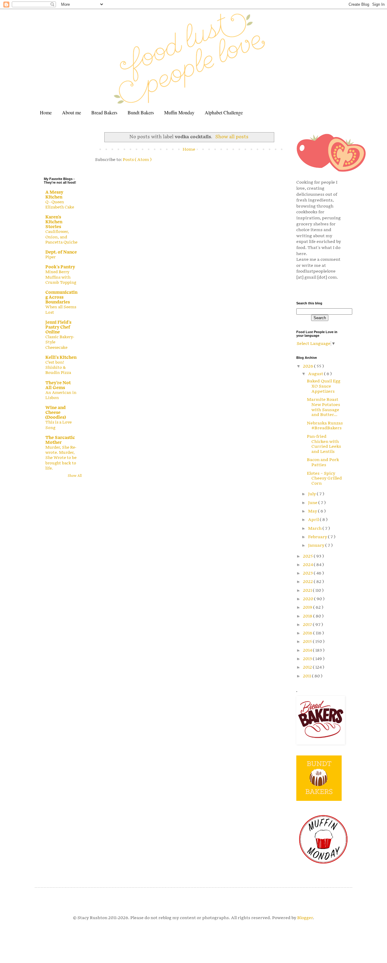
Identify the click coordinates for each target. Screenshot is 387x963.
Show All (75, 476)
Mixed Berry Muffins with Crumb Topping (60, 277)
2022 (308, 581)
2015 (308, 641)
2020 (308, 598)
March (315, 528)
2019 (308, 607)
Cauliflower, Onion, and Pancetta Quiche (61, 237)
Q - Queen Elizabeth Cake (59, 205)
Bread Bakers (104, 112)
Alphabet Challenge (224, 112)
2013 (308, 658)
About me (71, 112)
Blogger (305, 917)
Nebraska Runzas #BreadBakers (325, 426)
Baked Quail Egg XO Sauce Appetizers (323, 386)
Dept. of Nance (61, 252)
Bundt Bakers (141, 112)
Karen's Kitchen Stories (53, 222)
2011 (307, 676)
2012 (308, 667)
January (316, 545)
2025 (308, 556)
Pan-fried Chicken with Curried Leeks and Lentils (324, 444)
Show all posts (232, 137)
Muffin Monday (179, 112)
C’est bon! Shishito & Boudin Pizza (58, 367)
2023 (308, 573)
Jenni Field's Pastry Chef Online (58, 327)
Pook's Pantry (60, 267)
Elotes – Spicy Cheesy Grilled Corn (324, 478)
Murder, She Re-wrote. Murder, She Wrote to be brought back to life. (60, 458)
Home (46, 112)
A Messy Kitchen (54, 195)
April (314, 519)
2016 (308, 633)
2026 (308, 366)
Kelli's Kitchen (60, 357)
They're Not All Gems (58, 385)
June (313, 502)
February (318, 536)
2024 (308, 564)
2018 (308, 616)
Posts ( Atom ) (137, 159)
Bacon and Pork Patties (323, 462)
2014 (308, 650)
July (312, 493)
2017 (308, 624)
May (313, 511)
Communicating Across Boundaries (61, 297)
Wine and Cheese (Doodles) (55, 412)
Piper (50, 257)
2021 (308, 590)
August (316, 373)
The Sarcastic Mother (60, 440)
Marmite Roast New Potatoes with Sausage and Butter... (323, 407)
